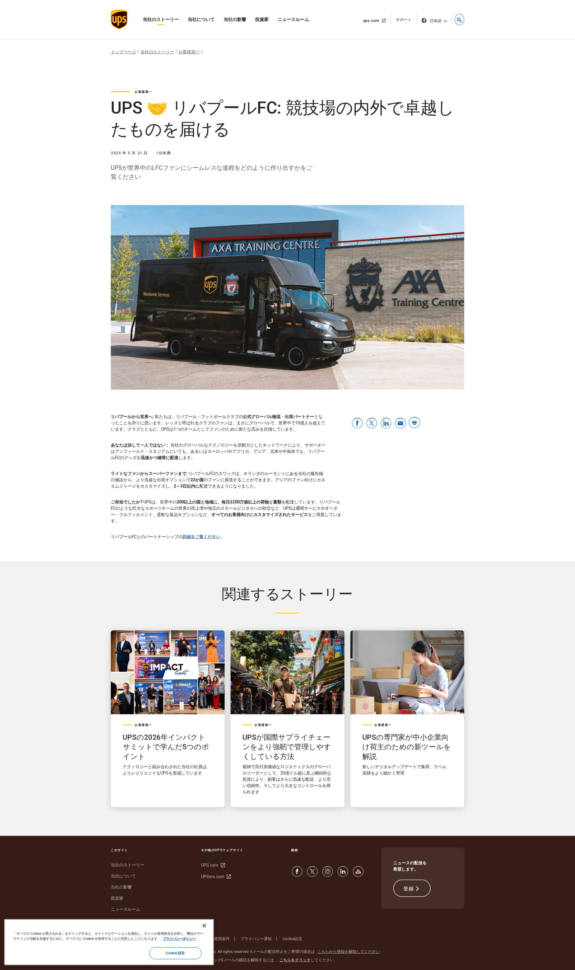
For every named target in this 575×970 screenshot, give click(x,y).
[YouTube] (358, 874)
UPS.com (212, 865)
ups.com (373, 20)
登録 (408, 889)
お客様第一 (188, 51)
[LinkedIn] (343, 874)
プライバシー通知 (256, 938)
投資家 (262, 19)
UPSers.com (215, 876)
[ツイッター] (312, 874)
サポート (405, 21)
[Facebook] (297, 874)
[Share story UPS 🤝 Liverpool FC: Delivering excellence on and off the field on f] (357, 424)
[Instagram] (328, 874)
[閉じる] (204, 925)
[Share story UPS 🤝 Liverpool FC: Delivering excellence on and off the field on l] (386, 424)
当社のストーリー (161, 19)
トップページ (123, 51)
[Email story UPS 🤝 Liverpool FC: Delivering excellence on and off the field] (400, 424)
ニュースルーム (293, 19)
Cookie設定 (292, 938)
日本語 (435, 21)
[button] (459, 19)
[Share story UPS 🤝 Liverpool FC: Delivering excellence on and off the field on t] (372, 424)
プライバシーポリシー (179, 938)
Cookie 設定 (175, 953)
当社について (201, 19)
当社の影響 (235, 19)
